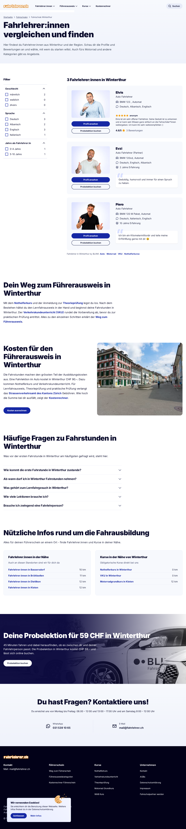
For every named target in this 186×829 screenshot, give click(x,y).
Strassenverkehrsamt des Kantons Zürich (35, 393)
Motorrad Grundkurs (104, 788)
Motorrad (111, 254)
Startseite (8, 17)
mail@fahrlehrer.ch (19, 769)
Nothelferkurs (23, 303)
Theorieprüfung (73, 303)
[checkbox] (25, 94)
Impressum (145, 788)
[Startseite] (15, 6)
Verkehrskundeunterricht (106, 776)
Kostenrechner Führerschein (62, 782)
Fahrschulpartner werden (152, 794)
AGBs (142, 776)
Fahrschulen (22, 17)
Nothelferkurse (132, 254)
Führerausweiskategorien (61, 776)
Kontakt (143, 771)
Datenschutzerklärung (150, 782)
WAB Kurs (99, 794)
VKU (120, 254)
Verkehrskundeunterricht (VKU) (43, 312)
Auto (102, 254)
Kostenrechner (103, 6)
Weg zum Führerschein (60, 771)
